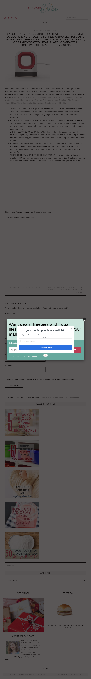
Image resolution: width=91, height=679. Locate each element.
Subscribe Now (45, 347)
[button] (45, 330)
